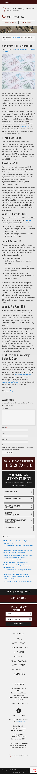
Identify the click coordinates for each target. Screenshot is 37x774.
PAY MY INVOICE (10, 22)
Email (4, 433)
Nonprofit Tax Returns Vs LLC (12, 560)
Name (4, 427)
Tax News (18, 656)
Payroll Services (13, 499)
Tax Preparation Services (18, 688)
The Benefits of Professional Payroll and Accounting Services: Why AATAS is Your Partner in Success (16, 577)
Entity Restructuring (12, 514)
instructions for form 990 (23, 375)
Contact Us (19, 674)
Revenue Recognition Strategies (15, 521)
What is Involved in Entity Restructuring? (16, 562)
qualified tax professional (10, 382)
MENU (8, 2)
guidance (28, 220)
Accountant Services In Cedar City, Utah (19, 647)
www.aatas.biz (20, 721)
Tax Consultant (12, 527)
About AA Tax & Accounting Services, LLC (19, 665)
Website (4, 439)
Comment (5, 408)
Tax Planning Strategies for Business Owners (17, 581)
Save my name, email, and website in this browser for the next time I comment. (17, 448)
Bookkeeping (11, 492)
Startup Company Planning (13, 507)
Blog (11, 391)
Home (19, 638)
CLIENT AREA (26, 22)
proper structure (25, 126)
